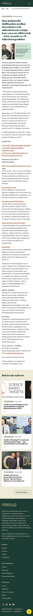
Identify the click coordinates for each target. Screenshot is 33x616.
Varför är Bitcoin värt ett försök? (13, 223)
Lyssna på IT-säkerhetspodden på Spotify (16, 145)
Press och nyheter (7, 592)
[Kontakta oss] (29, 611)
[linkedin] (6, 604)
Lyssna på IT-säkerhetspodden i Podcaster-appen (13, 149)
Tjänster (4, 567)
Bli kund (4, 551)
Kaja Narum (6, 247)
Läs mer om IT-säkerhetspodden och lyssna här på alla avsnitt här (15, 154)
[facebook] (10, 604)
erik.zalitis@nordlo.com (15, 353)
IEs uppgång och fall (9, 187)
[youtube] (13, 604)
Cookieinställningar (7, 609)
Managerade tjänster (8, 576)
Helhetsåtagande (7, 573)
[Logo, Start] (9, 504)
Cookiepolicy (18, 609)
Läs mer (4, 411)
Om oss (4, 586)
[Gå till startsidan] (6, 3)
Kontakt (4, 548)
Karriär (4, 595)
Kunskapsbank (6, 598)
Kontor (4, 554)
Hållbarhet (5, 589)
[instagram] (3, 604)
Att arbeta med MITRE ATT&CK (13, 201)
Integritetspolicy (6, 611)
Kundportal (5, 557)
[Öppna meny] (29, 3)
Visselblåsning (17, 611)
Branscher (5, 570)
